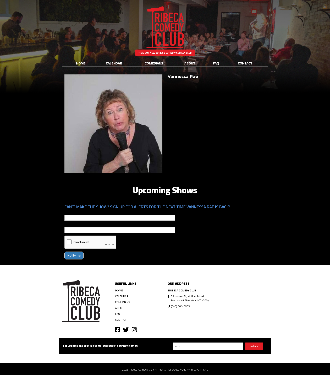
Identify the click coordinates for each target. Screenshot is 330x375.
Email (67, 212)
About (189, 63)
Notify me (74, 255)
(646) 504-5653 (180, 306)
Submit (254, 346)
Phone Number (72, 224)
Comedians (154, 63)
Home (81, 63)
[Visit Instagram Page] (134, 329)
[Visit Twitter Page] (126, 329)
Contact (245, 63)
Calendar (114, 63)
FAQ (216, 63)
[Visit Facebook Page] (117, 329)
